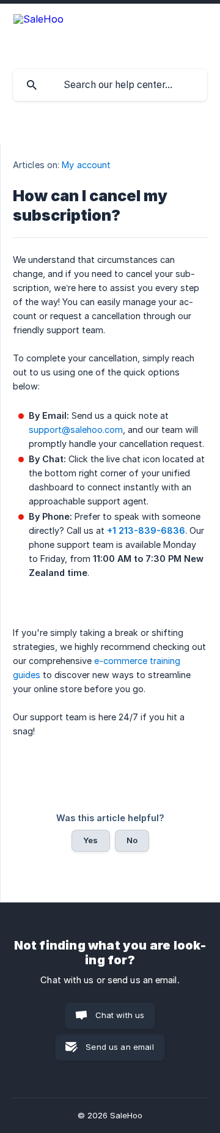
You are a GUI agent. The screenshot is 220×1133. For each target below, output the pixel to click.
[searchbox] (110, 85)
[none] (38, 19)
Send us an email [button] (119, 1047)
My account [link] (86, 165)
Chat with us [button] (120, 1015)
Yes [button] (90, 840)
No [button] (132, 840)
